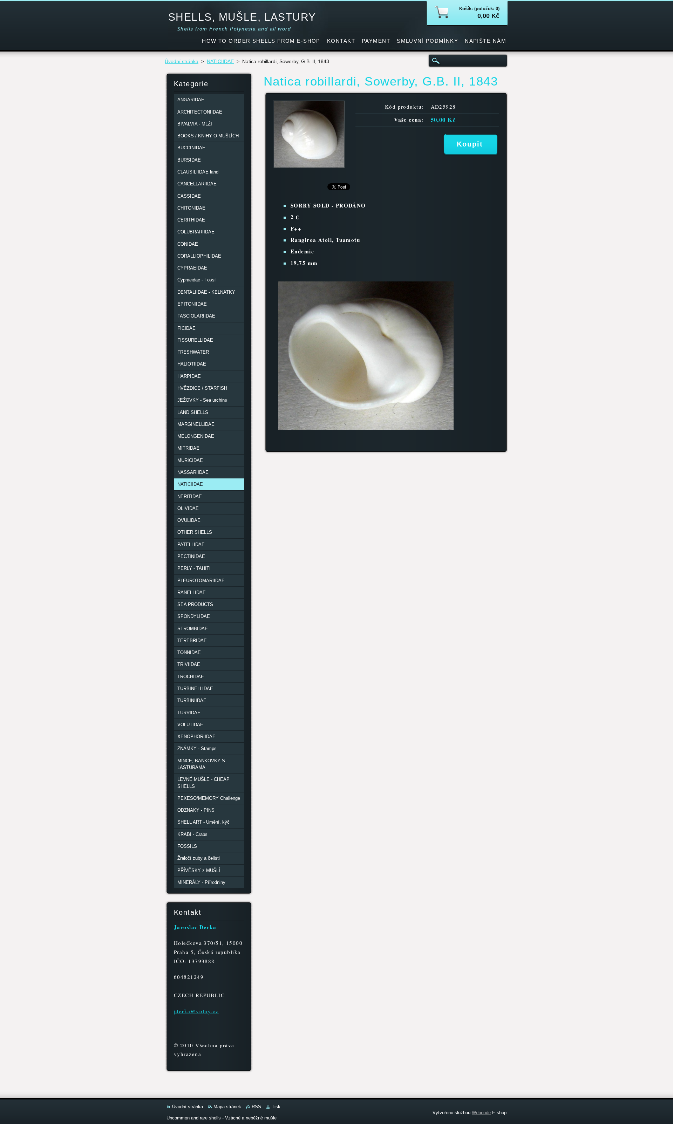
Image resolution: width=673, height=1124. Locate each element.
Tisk (276, 1106)
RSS (256, 1106)
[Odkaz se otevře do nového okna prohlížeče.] (309, 166)
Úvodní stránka (181, 61)
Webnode (481, 1112)
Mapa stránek (227, 1106)
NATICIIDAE (220, 61)
